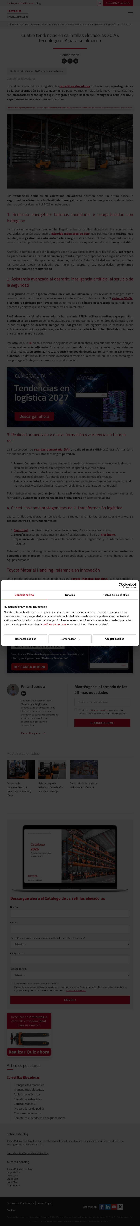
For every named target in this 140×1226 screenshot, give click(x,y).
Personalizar (68, 638)
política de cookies (55, 624)
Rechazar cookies (25, 638)
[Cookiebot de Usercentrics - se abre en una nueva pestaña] (121, 585)
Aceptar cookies (114, 638)
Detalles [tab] (70, 594)
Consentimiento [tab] (24, 594)
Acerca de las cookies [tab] (116, 594)
